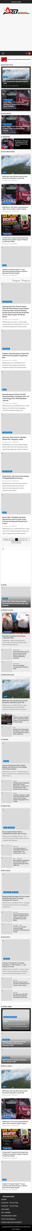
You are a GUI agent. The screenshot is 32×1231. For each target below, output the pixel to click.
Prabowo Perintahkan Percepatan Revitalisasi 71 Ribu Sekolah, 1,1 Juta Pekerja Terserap (14, 964)
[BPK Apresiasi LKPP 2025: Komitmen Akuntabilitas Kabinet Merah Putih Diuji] (6, 995)
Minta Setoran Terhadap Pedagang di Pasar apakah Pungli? (14, 1060)
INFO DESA (15, 892)
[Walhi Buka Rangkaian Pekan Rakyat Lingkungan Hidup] (16, 623)
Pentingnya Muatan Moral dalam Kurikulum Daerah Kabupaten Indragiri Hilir (15, 603)
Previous (6, 539)
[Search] (26, 53)
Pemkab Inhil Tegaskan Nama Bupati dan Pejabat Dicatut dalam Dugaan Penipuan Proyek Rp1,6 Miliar (15, 239)
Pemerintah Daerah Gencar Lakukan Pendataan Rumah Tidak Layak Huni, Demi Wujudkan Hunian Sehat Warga (21, 917)
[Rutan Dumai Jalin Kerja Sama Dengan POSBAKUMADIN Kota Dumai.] (16, 462)
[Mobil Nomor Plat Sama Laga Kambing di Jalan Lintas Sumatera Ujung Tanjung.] (7, 143)
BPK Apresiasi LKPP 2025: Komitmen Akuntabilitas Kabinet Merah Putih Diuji (20, 996)
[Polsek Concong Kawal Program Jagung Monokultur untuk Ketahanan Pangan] (6, 928)
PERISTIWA (11, 827)
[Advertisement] (16, 32)
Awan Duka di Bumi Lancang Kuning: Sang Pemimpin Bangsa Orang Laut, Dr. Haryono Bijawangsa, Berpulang (21, 655)
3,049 (13, 542)
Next (18, 542)
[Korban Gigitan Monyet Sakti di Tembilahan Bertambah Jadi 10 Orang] (16, 819)
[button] (3, 53)
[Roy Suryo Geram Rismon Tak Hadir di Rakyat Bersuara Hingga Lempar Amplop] (6, 983)
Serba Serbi (13, 1017)
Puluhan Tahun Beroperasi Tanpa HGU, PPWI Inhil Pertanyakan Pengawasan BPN (15, 356)
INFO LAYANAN (5, 1212)
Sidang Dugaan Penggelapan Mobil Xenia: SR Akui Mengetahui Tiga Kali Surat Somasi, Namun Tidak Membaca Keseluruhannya (21, 786)
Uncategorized (8, 99)
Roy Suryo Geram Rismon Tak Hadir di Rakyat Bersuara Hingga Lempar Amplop (21, 983)
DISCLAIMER (5, 1209)
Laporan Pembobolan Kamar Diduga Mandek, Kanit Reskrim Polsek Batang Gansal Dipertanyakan (14, 767)
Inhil (5, 77)
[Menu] (3, 53)
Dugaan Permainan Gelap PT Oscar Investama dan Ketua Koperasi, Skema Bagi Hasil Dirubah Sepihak (14, 271)
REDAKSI (16, 85)
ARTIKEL (5, 598)
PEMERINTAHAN (7, 233)
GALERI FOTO (7, 892)
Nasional (6, 958)
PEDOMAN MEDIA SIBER (8, 1216)
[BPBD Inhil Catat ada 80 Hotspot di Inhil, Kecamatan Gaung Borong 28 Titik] (16, 163)
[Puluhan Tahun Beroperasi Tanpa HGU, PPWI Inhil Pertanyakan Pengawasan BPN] (16, 340)
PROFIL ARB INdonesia (8, 1219)
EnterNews (27, 1226)
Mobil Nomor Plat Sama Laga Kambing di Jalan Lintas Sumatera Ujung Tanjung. (15, 104)
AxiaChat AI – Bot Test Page (9, 1203)
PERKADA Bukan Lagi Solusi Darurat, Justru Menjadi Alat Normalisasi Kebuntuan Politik (14, 1043)
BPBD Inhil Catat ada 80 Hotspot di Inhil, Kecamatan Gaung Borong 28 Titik (15, 81)
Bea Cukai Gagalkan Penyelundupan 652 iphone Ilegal (20, 667)
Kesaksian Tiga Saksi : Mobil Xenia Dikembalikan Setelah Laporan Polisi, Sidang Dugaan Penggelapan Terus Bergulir (21, 798)
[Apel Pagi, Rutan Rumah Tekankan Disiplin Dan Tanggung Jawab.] (16, 424)
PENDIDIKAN (12, 598)
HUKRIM (6, 761)
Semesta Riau (7, 631)
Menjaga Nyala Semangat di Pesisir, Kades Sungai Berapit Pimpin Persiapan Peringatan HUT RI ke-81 (16, 898)
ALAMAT (3, 1199)
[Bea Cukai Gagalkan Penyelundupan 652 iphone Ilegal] (6, 666)
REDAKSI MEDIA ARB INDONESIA (11, 1222)
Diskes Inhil (6, 348)
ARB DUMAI (17, 108)
